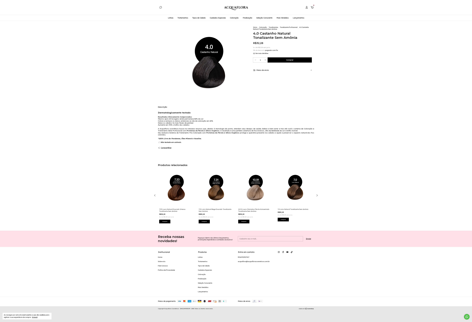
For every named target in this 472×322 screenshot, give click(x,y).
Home (160, 257)
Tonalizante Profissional (288, 27)
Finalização (247, 18)
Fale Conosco (163, 266)
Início (255, 27)
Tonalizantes (273, 27)
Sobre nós (161, 261)
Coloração (234, 18)
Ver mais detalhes (261, 53)
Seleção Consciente (264, 18)
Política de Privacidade (166, 270)
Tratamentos (182, 18)
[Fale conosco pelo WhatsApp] (467, 317)
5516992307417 (243, 257)
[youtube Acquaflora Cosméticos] (287, 252)
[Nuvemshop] (306, 309)
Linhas (170, 18)
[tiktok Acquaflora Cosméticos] (292, 252)
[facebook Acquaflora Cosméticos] (283, 252)
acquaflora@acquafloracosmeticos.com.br (254, 261)
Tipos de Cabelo (199, 18)
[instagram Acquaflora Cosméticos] (279, 252)
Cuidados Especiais (218, 18)
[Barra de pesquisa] (160, 7)
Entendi (34, 317)
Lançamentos (298, 18)
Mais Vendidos (283, 18)
